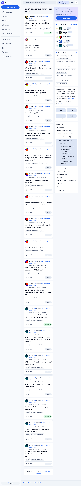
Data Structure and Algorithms (65, 180)
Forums (59, 177)
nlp (73, 69)
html (47, 163)
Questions (8, 43)
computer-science (31, 28)
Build (6, 16)
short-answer (61, 55)
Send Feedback (37, 482)
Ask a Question (10, 7)
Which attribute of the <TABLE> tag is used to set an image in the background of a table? (38, 339)
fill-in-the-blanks (62, 83)
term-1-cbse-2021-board (33, 50)
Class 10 (61, 143)
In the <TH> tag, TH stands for (35, 113)
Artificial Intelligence (62, 130)
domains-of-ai (61, 72)
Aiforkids (8, 3)
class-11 (41, 28)
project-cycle (70, 61)
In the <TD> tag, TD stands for (35, 247)
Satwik (31, 61)
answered (31, 20)
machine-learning (62, 78)
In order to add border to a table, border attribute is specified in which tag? (37, 454)
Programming (60, 174)
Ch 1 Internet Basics (66, 146)
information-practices (63, 66)
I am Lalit (31, 16)
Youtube (60, 103)
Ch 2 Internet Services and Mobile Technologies (67, 151)
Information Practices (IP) (64, 137)
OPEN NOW (71, 98)
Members (7, 29)
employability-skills (62, 80)
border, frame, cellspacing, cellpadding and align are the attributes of (38, 292)
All (76, 52)
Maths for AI (60, 171)
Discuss (7, 20)
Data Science (60, 168)
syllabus (47, 28)
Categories (8, 56)
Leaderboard (8, 33)
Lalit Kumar (32, 39)
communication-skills (63, 69)
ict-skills (60, 61)
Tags (6, 52)
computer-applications (32, 73)
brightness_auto (72, 2)
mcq (42, 73)
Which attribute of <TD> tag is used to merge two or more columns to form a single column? (38, 158)
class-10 (60, 64)
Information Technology (63, 133)
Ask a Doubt (8, 12)
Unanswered (8, 48)
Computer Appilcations (63, 140)
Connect (7, 25)
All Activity (8, 39)
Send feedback (27, 482)
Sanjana (31, 308)
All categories (60, 127)
